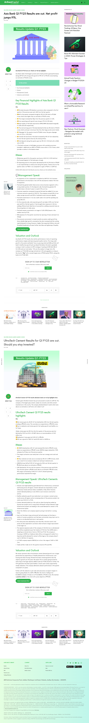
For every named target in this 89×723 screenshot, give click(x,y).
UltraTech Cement (24, 604)
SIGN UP (48, 268)
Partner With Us (49, 670)
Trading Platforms (7, 675)
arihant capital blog (31, 603)
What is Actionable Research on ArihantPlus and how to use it (74, 106)
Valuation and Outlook (23, 95)
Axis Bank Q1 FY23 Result (32, 278)
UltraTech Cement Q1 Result (45, 604)
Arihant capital (23, 603)
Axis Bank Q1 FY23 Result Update (43, 278)
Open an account (49, 666)
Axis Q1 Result (54, 280)
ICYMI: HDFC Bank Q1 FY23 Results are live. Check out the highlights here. (36, 170)
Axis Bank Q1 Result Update (43, 279)
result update (51, 281)
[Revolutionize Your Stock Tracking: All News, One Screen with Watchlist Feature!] (74, 17)
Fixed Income (6, 672)
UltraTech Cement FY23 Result (34, 604)
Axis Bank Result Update (32, 280)
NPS (4, 670)
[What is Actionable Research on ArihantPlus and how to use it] (74, 94)
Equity (5, 666)
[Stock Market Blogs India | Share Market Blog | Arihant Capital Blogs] (11, 2)
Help (46, 668)
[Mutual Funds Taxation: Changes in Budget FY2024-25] (74, 69)
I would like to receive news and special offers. (38, 271)
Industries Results (8, 10)
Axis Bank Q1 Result (34, 279)
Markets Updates (21, 10)
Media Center (28, 670)
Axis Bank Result (23, 280)
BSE (21, 281)
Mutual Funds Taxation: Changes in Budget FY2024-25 (74, 80)
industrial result (42, 281)
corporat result (26, 281)
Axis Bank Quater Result (53, 279)
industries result (50, 603)
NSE (46, 281)
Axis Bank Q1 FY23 (24, 278)
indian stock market (34, 281)
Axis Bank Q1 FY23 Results (25, 279)
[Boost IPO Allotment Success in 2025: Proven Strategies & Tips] (74, 44)
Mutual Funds (6, 668)
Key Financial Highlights (23, 88)
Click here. (37, 710)
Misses (19, 90)
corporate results (42, 603)
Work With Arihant (28, 668)
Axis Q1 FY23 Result (47, 280)
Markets (15, 10)
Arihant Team (8, 74)
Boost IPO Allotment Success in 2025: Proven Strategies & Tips (74, 56)
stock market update (24, 282)
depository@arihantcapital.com (11, 708)
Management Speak (22, 92)
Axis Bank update (40, 280)
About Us (27, 666)
